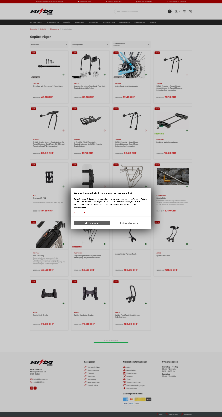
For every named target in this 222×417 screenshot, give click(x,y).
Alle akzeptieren (92, 223)
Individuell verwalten (130, 223)
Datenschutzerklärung (81, 213)
